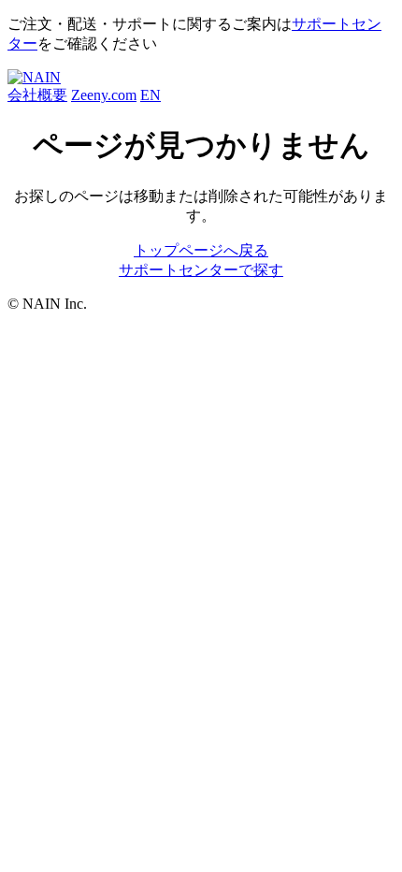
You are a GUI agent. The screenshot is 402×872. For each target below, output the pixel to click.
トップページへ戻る (201, 250)
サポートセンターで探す (201, 270)
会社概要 (37, 95)
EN (150, 95)
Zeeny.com (103, 95)
